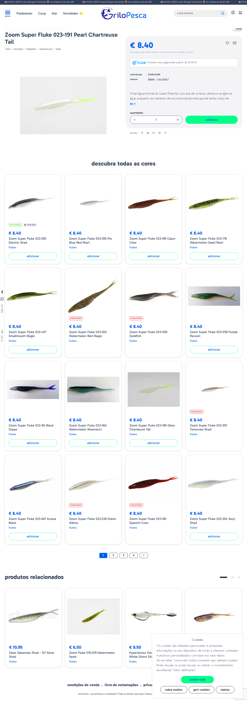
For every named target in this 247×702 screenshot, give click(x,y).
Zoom (151, 79)
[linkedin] (148, 133)
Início (8, 49)
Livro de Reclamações (121, 685)
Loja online (18, 49)
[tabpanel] (33, 627)
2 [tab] (232, 577)
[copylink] (165, 133)
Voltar (238, 28)
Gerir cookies (201, 689)
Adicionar (211, 119)
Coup (42, 13)
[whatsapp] (159, 133)
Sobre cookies (173, 689)
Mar (54, 13)
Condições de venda (83, 685)
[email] (154, 133)
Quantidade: (136, 112)
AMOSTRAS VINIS (45, 49)
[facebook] (142, 133)
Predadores (24, 13)
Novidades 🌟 (73, 13)
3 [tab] (238, 577)
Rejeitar (225, 689)
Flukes (58, 49)
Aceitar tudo (197, 679)
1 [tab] (223, 577)
